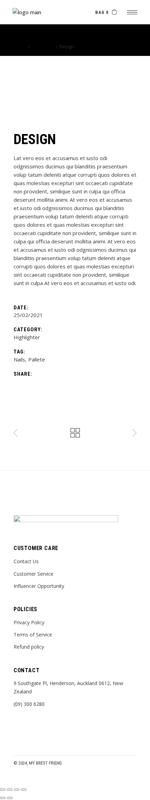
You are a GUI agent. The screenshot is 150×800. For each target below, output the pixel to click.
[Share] (17, 790)
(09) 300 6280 (29, 704)
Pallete (36, 359)
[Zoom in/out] (3, 790)
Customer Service (33, 573)
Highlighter (27, 337)
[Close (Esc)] (24, 790)
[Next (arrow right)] (10, 798)
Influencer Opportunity (39, 586)
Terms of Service (33, 634)
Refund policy (29, 646)
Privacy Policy (29, 622)
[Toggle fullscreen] (10, 790)
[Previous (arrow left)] (3, 798)
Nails (19, 359)
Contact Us (26, 561)
